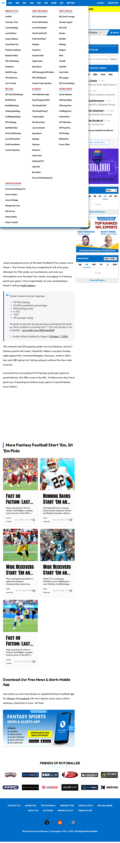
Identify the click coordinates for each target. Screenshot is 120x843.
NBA (17, 3)
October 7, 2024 (59, 336)
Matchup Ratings (65, 100)
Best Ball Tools (10, 100)
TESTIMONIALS (48, 805)
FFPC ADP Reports (39, 78)
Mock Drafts (63, 72)
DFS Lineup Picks (65, 105)
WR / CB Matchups (12, 61)
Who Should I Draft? (39, 33)
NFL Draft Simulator (39, 16)
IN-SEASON (36, 89)
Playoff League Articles (41, 100)
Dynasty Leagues (65, 22)
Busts (61, 55)
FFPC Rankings (10, 122)
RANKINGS (83, 258)
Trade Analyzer (38, 116)
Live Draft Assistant (39, 27)
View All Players (97, 211)
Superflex (62, 66)
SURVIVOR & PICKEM (13, 183)
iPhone (11, 698)
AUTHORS (48, 810)
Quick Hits (36, 166)
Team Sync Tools (11, 22)
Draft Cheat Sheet (39, 39)
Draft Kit (8, 16)
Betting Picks (64, 139)
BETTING (71, 3)
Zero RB (62, 61)
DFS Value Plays (65, 122)
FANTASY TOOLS (89, 32)
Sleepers (62, 50)
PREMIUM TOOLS (11, 11)
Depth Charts (37, 61)
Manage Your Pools (12, 205)
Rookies (62, 33)
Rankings (35, 44)
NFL (3, 3)
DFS (61, 3)
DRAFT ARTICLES (65, 11)
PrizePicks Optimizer (13, 50)
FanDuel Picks (64, 116)
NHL (24, 3)
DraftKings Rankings (12, 116)
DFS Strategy (64, 133)
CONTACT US (14, 805)
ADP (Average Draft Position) (43, 72)
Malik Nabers (28, 285)
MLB (10, 3)
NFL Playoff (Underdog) (14, 94)
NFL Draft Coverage (66, 16)
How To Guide (10, 83)
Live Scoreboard (38, 128)
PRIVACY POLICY (65, 810)
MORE (53, 3)
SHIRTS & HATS (85, 805)
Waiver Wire (37, 155)
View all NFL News (97, 142)
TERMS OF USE (85, 810)
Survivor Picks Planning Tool (42, 178)
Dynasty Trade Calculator (42, 83)
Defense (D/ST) (38, 161)
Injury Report (37, 66)
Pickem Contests (11, 222)
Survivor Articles (11, 194)
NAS (39, 3)
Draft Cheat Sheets (12, 144)
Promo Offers (64, 144)
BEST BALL (9, 89)
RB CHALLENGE (105, 805)
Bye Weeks (36, 172)
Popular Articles (88, 49)
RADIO (116, 32)
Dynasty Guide (37, 55)
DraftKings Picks (65, 111)
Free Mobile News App (40, 94)
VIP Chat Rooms (11, 78)
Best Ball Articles (11, 128)
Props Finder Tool (11, 44)
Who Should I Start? (39, 105)
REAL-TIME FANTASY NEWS (92, 68)
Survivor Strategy (11, 200)
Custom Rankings (11, 27)
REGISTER (113, 3)
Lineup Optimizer (11, 39)
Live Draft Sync (11, 33)
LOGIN (100, 3)
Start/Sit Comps (11, 72)
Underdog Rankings (12, 111)
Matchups (36, 144)
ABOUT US (33, 810)
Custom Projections (12, 150)
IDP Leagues (64, 78)
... (100, 32)
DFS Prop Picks (64, 128)
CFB (46, 3)
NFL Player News (38, 122)
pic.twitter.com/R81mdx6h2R (38, 330)
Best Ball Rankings (12, 105)
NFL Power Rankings (66, 83)
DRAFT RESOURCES (39, 11)
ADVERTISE (30, 805)
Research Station (11, 55)
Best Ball (62, 39)
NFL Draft (62, 27)
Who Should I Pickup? (40, 111)
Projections (9, 66)
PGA (32, 3)
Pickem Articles (11, 217)
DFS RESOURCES (65, 89)
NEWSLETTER (67, 805)
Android (24, 698)
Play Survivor (10, 211)
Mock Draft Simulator (40, 22)
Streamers (36, 150)
